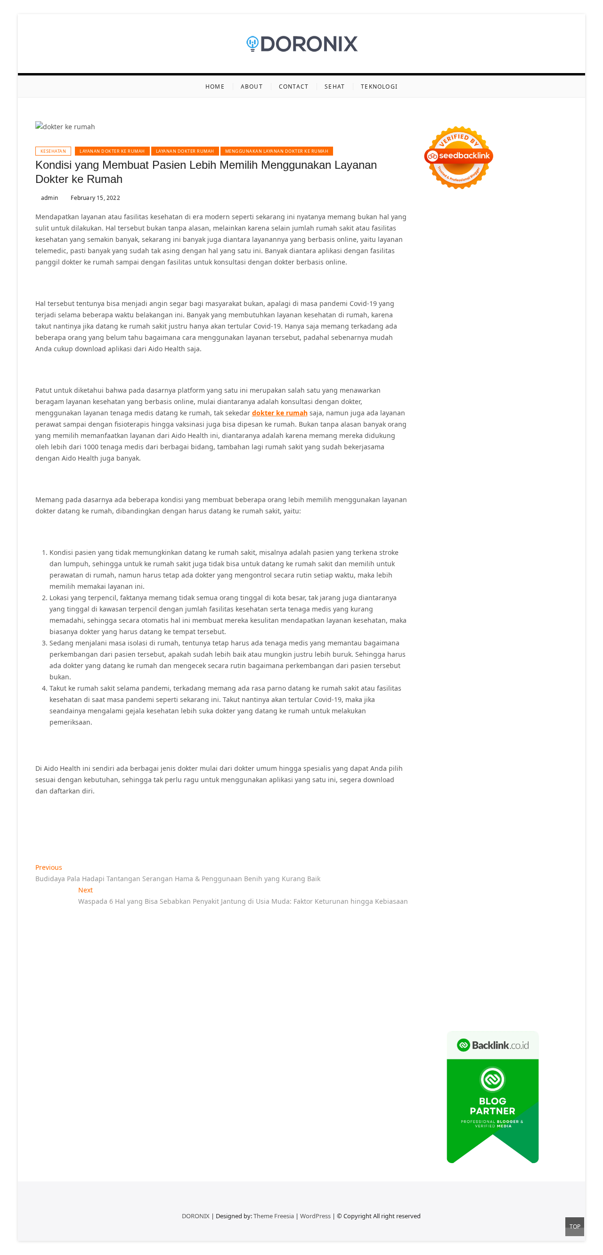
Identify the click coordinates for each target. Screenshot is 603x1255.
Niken (447, 722)
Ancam (551, 858)
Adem (454, 904)
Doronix (434, 236)
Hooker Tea (439, 508)
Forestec (467, 655)
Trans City (534, 700)
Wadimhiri (475, 281)
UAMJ (448, 621)
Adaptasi (545, 847)
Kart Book (437, 474)
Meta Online (507, 349)
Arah (473, 870)
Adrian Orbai (442, 485)
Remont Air (525, 655)
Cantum (506, 892)
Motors (433, 213)
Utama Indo (507, 383)
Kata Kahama (501, 315)
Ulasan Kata (458, 926)
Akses (508, 904)
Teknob (506, 700)
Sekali (543, 949)
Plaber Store (519, 259)
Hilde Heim (439, 281)
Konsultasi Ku (443, 971)
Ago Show (480, 451)
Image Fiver (460, 225)
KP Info (539, 383)
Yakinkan (494, 949)
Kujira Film (499, 508)
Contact (294, 87)
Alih (477, 858)
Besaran (499, 937)
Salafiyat (537, 315)
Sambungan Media (521, 960)
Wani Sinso (472, 372)
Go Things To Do (463, 677)
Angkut (433, 870)
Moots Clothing (465, 406)
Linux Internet (501, 666)
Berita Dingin (533, 971)
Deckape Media (505, 632)
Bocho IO (550, 643)
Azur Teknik (502, 213)
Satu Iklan (481, 813)
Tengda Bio (531, 496)
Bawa (444, 881)
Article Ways (499, 553)
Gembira (465, 949)
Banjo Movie (514, 643)
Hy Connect (459, 394)
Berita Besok (499, 802)
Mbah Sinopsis (465, 360)
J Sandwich (460, 666)
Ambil (494, 858)
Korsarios (437, 575)
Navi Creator (524, 722)
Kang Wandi (490, 756)
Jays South (526, 360)
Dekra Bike (537, 553)
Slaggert (529, 372)
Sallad (447, 440)
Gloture (466, 474)
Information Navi (449, 689)
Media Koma (458, 802)
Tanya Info (543, 994)
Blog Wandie (442, 779)
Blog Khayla (483, 768)
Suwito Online (480, 722)
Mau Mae (469, 711)
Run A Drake (473, 643)
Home (215, 87)
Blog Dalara (541, 304)
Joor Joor (529, 541)
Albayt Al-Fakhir (521, 293)
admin (49, 198)
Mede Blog (531, 519)
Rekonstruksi (442, 451)
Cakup (531, 892)
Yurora (475, 349)
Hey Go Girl (466, 236)
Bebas (498, 881)
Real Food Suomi (502, 564)
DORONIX (196, 1216)
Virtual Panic (510, 406)
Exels (552, 462)
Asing (455, 870)
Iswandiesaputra (490, 734)
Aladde (503, 372)
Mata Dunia (474, 700)
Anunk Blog (464, 213)
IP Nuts (504, 598)
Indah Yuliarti (501, 836)
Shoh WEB (488, 417)
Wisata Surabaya (533, 689)
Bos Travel (438, 700)
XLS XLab (473, 621)
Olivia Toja (529, 338)
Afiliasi (499, 847)
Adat (429, 858)
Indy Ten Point (478, 587)
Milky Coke (439, 609)
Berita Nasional (507, 790)
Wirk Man (524, 711)
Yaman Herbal (511, 621)
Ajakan (432, 904)
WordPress (315, 1216)
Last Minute (472, 575)
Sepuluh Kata (488, 971)
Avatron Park (460, 304)
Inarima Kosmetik (520, 575)
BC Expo (465, 553)
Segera (521, 949)
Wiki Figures (523, 247)
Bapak (532, 926)
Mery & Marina (513, 428)
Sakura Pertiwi (515, 824)
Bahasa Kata (488, 1005)
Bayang (551, 870)
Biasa (550, 881)
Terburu (459, 892)
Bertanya (473, 847)
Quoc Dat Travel (470, 293)
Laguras (529, 462)
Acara (521, 847)
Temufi (469, 508)
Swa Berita (494, 338)
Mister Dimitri (510, 440)
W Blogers (474, 326)
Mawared (545, 564)
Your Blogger (442, 813)
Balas (529, 870)
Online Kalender (448, 564)
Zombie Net (524, 417)
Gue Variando (512, 609)
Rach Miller (496, 462)
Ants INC (508, 281)
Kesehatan (53, 151)
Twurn (432, 315)
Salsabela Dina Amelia (499, 779)
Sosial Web (538, 802)
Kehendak (438, 960)
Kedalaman (531, 937)
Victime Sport (470, 598)
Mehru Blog (457, 338)
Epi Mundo (461, 315)
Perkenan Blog (445, 983)
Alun (462, 858)
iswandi (450, 734)
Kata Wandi (540, 745)
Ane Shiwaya (456, 519)
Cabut (482, 892)
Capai (475, 915)
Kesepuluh (472, 960)
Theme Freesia (273, 1216)
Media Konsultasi (498, 994)
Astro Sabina (501, 304)
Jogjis (499, 360)
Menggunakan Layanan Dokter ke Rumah (277, 151)
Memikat (435, 949)
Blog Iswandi (442, 768)
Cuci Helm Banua (493, 745)
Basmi (509, 870)
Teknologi (379, 87)
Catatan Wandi (445, 756)
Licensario (438, 587)
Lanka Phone (524, 225)
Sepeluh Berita (445, 994)
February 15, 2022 (94, 198)
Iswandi (451, 745)
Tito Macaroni (513, 677)
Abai (446, 858)
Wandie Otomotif (538, 756)
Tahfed (496, 711)
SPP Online (497, 474)
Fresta (553, 360)
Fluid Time (483, 530)
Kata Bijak (544, 349)
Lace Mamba (506, 236)
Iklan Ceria (439, 326)
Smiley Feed (535, 474)
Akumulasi (521, 858)
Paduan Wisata (466, 824)
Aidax (431, 394)
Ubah (521, 915)
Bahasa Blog (489, 983)
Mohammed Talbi (486, 541)
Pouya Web (495, 519)
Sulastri (458, 417)
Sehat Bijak (439, 847)
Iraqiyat (514, 530)
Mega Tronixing (447, 496)
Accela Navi (497, 270)
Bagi (490, 870)
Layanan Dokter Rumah (185, 151)
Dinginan (436, 937)
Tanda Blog (528, 983)
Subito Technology (473, 247)
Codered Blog (443, 530)
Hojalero (475, 428)
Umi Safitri (461, 836)
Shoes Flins (439, 541)
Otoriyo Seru (537, 598)
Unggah (499, 915)
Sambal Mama (464, 383)
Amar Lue (533, 508)
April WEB (437, 372)
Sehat (335, 87)
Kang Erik (437, 711)
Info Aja (537, 836)
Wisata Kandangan (534, 768)
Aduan (553, 892)
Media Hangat (444, 1005)
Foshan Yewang (473, 259)
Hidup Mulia (517, 451)
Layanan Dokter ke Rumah (112, 151)
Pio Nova (541, 530)
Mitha (431, 360)
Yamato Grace (513, 326)
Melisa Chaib (442, 349)
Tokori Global (458, 632)
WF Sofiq (472, 440)
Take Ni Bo (460, 270)
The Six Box (521, 587)
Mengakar (481, 904)
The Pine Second (529, 485)
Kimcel (491, 225)
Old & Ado (473, 609)
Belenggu (525, 881)
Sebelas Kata (518, 813)
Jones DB (491, 689)
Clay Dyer (437, 655)
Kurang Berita (459, 790)
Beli (428, 881)
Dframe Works (539, 270)
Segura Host (492, 496)
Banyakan (468, 937)
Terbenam (471, 881)
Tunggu (544, 915)
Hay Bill (493, 655)
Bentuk (433, 892)
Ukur (429, 926)
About (252, 87)
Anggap (531, 904)
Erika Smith (483, 485)
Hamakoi (520, 394)
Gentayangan (500, 926)
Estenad (492, 394)
